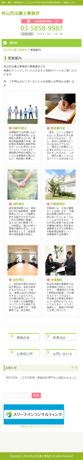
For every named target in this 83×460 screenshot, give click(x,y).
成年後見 (18, 203)
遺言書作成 (58, 128)
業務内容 (23, 337)
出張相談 (56, 279)
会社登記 (18, 279)
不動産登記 (58, 203)
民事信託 (59, 337)
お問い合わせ (62, 354)
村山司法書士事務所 (21, 13)
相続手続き (20, 128)
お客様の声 (25, 354)
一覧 (75, 367)
